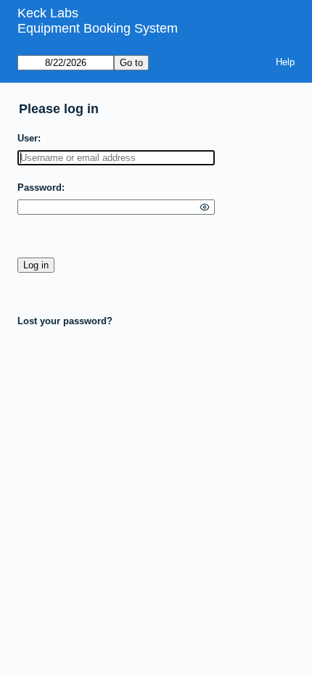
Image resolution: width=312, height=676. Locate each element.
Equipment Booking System (97, 28)
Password (39, 187)
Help (285, 62)
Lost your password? (64, 321)
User (27, 138)
